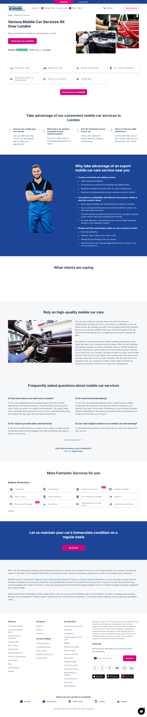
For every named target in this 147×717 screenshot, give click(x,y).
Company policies (42, 643)
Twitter (102, 668)
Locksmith (19, 489)
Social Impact (13, 649)
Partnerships (12, 660)
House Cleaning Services (73, 626)
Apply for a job (62, 8)
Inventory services (71, 654)
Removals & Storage (27, 503)
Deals (74, 8)
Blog (9, 664)
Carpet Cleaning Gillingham (92, 579)
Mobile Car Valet (55, 68)
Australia (27, 701)
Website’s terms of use (44, 654)
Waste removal (69, 650)
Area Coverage (13, 668)
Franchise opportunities (17, 656)
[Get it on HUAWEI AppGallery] (127, 676)
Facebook (95, 668)
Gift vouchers (13, 645)
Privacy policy (41, 651)
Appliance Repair (121, 489)
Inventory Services (93, 488)
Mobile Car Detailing (90, 68)
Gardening (52, 504)
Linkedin (131, 668)
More (79, 8)
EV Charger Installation (124, 68)
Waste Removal (54, 496)
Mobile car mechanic (57, 79)
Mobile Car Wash (22, 68)
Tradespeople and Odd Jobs (91, 504)
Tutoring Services (70, 679)
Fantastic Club (49, 8)
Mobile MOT (86, 79)
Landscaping (53, 489)
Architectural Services (123, 504)
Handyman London (71, 669)
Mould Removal (70, 686)
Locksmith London (71, 665)
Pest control (68, 658)
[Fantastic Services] (16, 8)
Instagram (124, 668)
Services (35, 8)
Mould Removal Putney (67, 579)
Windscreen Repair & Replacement (24, 79)
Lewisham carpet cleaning (99, 597)
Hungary (102, 701)
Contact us (40, 633)
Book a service (131, 8)
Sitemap (11, 671)
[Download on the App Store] (98, 676)
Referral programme (15, 653)
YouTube (117, 668)
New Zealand (51, 701)
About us (39, 626)
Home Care (68, 682)
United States (77, 701)
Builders (117, 496)
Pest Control (20, 496)
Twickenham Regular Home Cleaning (40, 579)
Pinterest (109, 668)
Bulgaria (124, 701)
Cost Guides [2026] (15, 626)
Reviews (39, 630)
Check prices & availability (22, 41)
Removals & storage (71, 647)
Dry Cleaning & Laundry (91, 496)
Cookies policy (41, 658)
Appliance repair (70, 662)
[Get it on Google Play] (113, 676)
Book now (73, 548)
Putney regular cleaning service (47, 597)
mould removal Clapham (73, 597)
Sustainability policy (43, 647)
